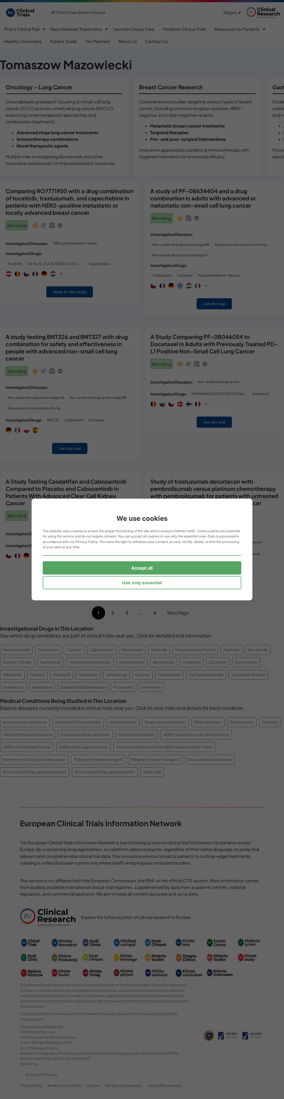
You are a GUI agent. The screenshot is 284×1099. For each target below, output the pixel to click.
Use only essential (142, 582)
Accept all (142, 568)
